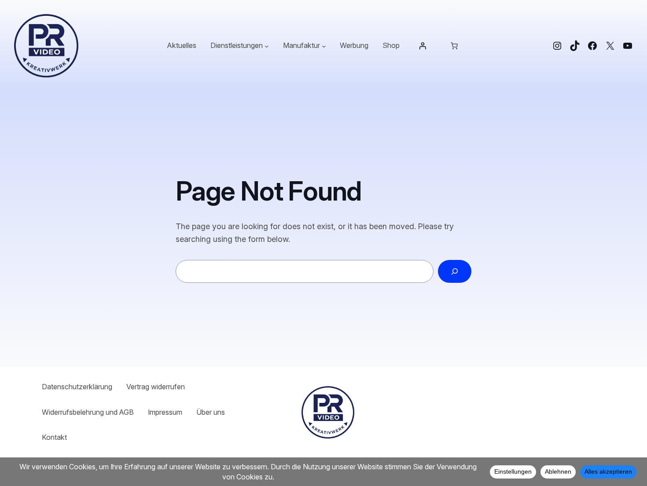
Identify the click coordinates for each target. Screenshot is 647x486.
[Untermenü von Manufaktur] (324, 46)
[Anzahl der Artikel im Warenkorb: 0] (454, 46)
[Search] (454, 271)
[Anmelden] (422, 46)
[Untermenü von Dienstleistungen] (267, 46)
